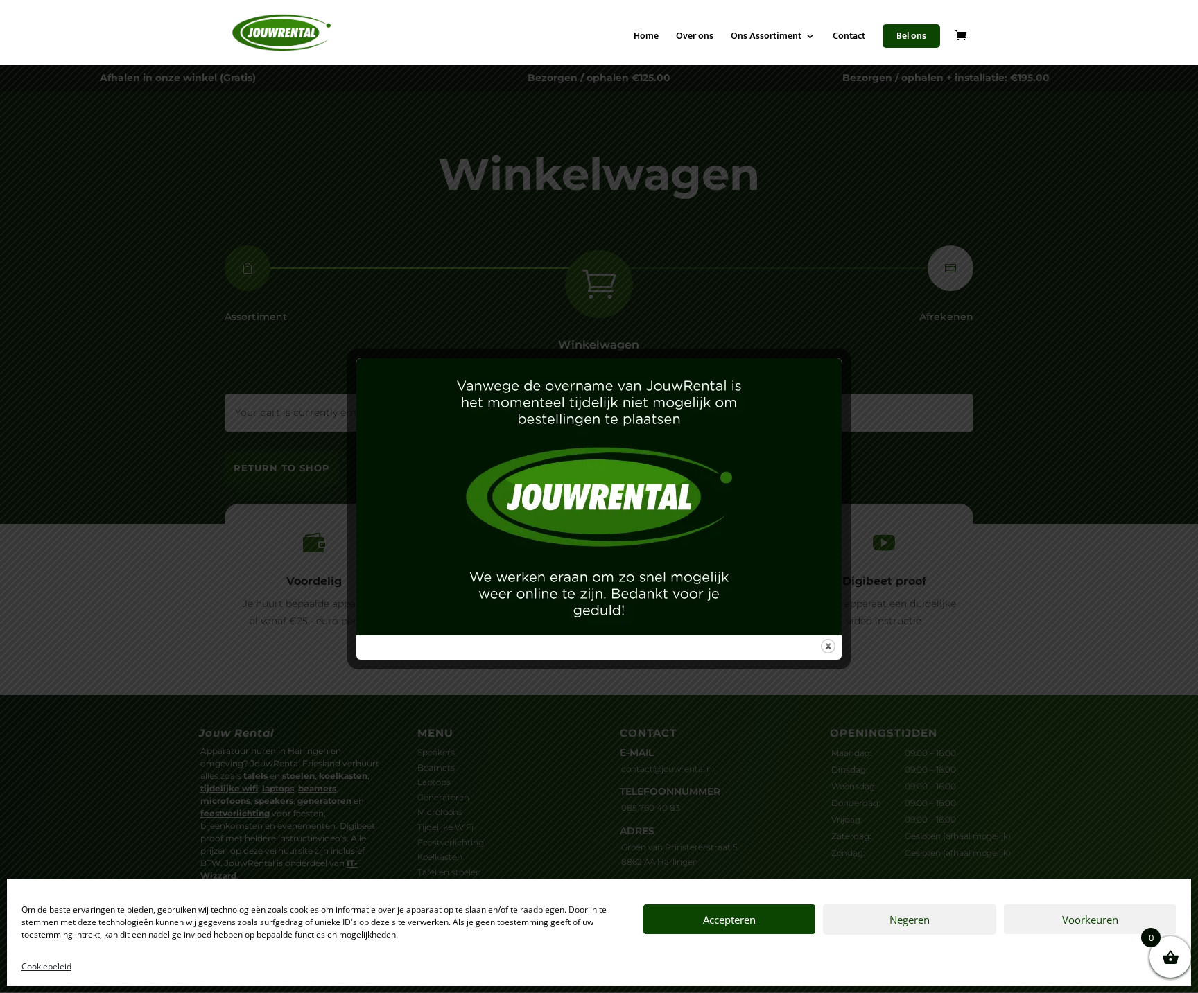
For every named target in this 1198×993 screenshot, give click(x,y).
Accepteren (729, 919)
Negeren (909, 919)
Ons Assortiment (766, 37)
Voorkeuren (1090, 919)
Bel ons (911, 36)
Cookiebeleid (46, 966)
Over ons (694, 37)
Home (646, 37)
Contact (849, 37)
